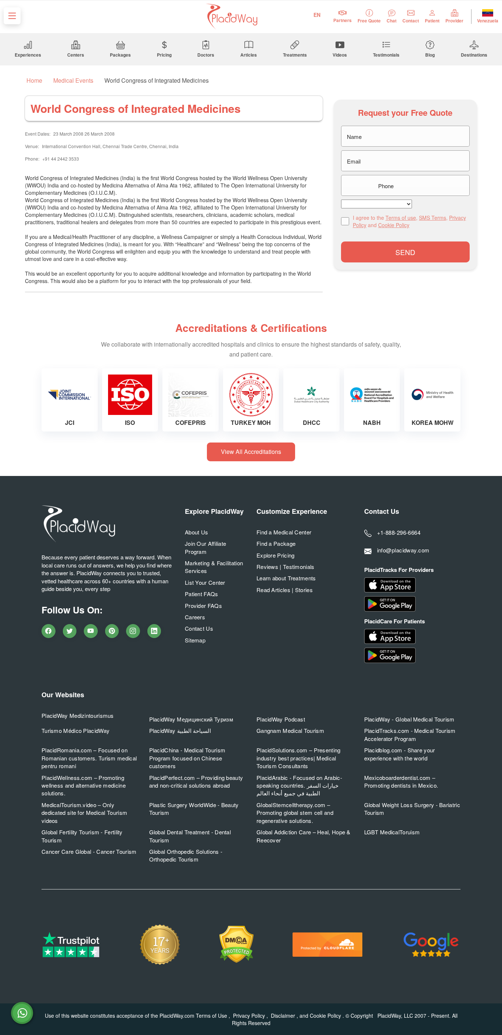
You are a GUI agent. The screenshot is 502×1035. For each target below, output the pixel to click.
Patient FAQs (201, 594)
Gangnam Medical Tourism (290, 730)
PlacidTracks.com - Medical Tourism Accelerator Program (410, 734)
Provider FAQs (203, 605)
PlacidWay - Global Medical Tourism (409, 719)
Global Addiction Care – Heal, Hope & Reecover (304, 836)
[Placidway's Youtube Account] (91, 631)
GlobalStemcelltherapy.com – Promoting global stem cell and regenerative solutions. (295, 812)
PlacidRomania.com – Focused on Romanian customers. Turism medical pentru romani (89, 758)
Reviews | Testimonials (286, 566)
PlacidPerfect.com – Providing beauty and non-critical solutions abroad (196, 781)
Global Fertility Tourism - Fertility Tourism (82, 836)
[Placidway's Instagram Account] (133, 631)
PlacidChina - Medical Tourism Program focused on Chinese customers (187, 758)
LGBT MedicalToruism (392, 832)
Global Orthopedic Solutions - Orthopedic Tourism (186, 855)
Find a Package (276, 543)
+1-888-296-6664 (399, 532)
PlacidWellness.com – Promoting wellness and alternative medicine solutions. (84, 785)
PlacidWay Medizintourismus (78, 715)
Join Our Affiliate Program (205, 547)
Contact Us (199, 628)
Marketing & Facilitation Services (214, 566)
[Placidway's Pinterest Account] (112, 631)
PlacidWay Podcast (281, 719)
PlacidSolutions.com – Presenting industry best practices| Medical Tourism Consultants (299, 758)
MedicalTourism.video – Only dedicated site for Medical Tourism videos (84, 812)
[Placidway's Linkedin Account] (154, 631)
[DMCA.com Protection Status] (236, 944)
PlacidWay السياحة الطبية (180, 730)
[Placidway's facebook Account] (48, 631)
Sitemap (195, 640)
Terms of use (401, 217)
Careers (195, 617)
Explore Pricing (276, 555)
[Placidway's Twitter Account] (70, 631)
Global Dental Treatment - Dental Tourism (190, 836)
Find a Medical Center (284, 532)
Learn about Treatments (286, 578)
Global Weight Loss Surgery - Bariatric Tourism (412, 808)
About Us (196, 532)
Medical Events (73, 80)
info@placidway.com (403, 550)
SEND (405, 252)
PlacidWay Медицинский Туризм (191, 719)
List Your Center (205, 582)
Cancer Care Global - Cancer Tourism (89, 851)
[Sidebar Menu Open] (12, 15)
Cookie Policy (393, 225)
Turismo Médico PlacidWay (76, 730)
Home (33, 80)
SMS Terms (432, 217)
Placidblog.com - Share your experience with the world (399, 754)
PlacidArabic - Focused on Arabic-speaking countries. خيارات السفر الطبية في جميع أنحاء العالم (299, 785)
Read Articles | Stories (285, 590)
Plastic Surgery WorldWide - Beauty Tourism (194, 808)
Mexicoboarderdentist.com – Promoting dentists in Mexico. (401, 781)
